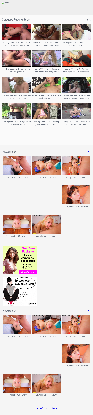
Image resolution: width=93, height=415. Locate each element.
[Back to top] (87, 407)
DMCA (54, 408)
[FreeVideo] (6, 3)
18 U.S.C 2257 (42, 408)
